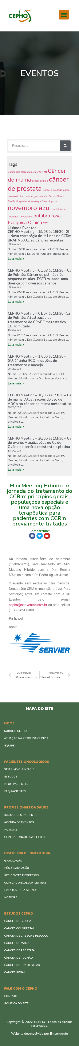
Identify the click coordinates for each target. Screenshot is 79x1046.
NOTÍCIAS (10, 829)
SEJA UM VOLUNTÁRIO (19, 769)
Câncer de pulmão (52, 190)
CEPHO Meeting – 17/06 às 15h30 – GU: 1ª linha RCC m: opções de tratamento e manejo (37, 360)
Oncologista (26, 216)
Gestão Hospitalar (17, 201)
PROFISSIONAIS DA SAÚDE (26, 807)
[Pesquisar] (65, 145)
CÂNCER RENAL (14, 972)
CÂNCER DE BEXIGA (17, 921)
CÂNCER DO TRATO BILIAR (22, 965)
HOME (9, 723)
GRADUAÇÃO (13, 860)
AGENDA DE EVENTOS (19, 822)
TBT (45, 223)
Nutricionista (59, 209)
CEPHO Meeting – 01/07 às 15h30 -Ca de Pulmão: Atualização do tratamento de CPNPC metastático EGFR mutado (39, 320)
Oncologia (13, 216)
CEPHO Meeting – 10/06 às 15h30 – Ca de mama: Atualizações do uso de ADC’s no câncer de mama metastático (39, 399)
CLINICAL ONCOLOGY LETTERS (25, 837)
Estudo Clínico (56, 196)
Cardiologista (28, 172)
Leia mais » (16, 258)
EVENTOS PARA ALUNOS (20, 890)
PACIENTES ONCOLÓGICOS (26, 762)
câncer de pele (40, 180)
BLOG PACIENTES (16, 783)
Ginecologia (34, 201)
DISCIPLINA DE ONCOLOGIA (27, 853)
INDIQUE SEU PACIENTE (20, 815)
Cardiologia (14, 172)
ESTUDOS (10, 776)
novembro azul (29, 208)
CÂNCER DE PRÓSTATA (19, 950)
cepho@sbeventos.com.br (28, 605)
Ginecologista (49, 201)
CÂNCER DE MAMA (16, 943)
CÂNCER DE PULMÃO (18, 957)
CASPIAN (42, 172)
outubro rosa (47, 215)
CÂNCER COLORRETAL (19, 928)
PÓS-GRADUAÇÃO (16, 868)
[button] (64, 14)
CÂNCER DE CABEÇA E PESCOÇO (26, 935)
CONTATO (10, 996)
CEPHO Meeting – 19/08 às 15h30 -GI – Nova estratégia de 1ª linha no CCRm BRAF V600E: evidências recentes (39, 236)
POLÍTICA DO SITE (16, 1003)
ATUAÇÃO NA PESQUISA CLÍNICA (26, 738)
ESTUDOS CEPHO (18, 913)
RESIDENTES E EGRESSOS (21, 875)
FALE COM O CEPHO (20, 988)
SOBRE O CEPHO (15, 730)
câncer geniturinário (36, 196)
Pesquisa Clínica (25, 222)
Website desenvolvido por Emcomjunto (39, 1034)
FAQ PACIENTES (15, 791)
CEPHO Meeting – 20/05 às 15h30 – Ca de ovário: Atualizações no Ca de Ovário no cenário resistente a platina (39, 442)
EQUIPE (9, 745)
